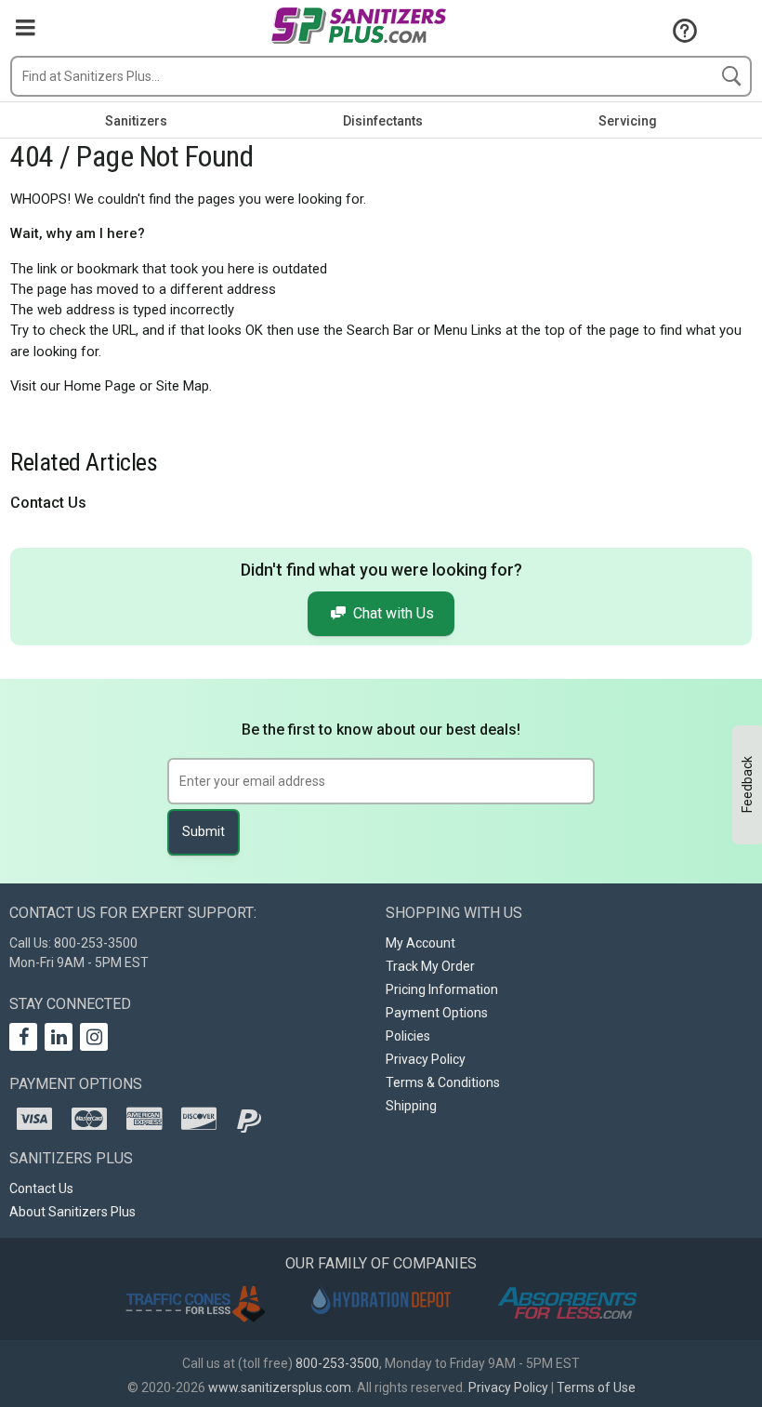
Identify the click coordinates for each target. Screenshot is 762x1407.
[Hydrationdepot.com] (381, 1300)
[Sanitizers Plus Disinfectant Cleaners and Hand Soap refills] (358, 28)
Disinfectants (383, 120)
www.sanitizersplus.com (279, 1387)
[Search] (731, 76)
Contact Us (48, 502)
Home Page (100, 386)
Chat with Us (393, 613)
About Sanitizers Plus (72, 1211)
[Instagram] (94, 1037)
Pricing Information (442, 989)
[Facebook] (23, 1037)
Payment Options (437, 1012)
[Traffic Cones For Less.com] (195, 1303)
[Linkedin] (58, 1037)
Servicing (627, 120)
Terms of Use (596, 1387)
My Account (420, 943)
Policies (408, 1036)
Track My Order (430, 966)
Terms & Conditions (443, 1082)
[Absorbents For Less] (567, 1304)
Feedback (747, 784)
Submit (203, 831)
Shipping (411, 1105)
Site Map (182, 386)
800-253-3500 (337, 1363)
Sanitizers (136, 120)
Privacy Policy (426, 1059)
